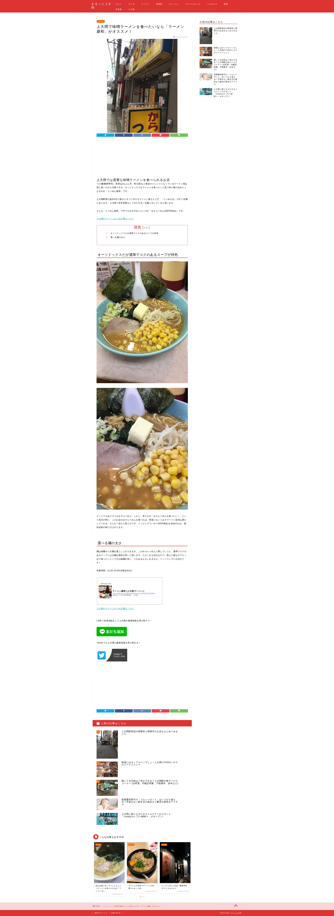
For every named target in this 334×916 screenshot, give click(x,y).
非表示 (146, 228)
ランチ (131, 4)
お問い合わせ (116, 913)
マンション (174, 4)
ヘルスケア (212, 4)
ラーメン (145, 4)
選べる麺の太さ (118, 237)
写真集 (119, 9)
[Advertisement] (142, 159)
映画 (226, 4)
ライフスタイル (193, 4)
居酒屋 (159, 4)
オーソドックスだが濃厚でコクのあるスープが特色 (135, 233)
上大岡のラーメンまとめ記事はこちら (115, 219)
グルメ (119, 4)
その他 (131, 9)
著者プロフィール (101, 913)
